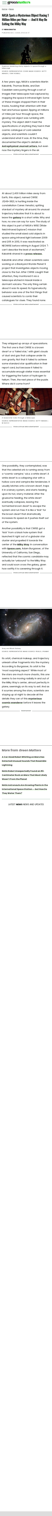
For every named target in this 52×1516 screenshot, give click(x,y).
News (11, 9)
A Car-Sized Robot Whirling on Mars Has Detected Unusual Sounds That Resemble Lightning (24, 760)
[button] (5, 3)
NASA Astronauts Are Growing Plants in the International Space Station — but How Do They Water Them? (25, 789)
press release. (33, 253)
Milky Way (23, 544)
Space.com (14, 548)
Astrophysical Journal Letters (19, 146)
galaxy (17, 217)
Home (4, 9)
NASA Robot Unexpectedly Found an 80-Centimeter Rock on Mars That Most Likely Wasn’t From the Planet (24, 775)
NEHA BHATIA (10, 29)
